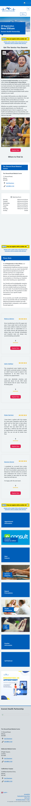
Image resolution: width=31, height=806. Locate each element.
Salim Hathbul (8, 364)
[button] (15, 150)
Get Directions (10, 183)
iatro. (28, 799)
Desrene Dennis (9, 462)
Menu (23, 14)
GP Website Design (20, 799)
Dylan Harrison (9, 415)
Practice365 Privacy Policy (23, 796)
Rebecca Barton (9, 319)
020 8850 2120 (10, 186)
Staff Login (27, 798)
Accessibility (27, 794)
